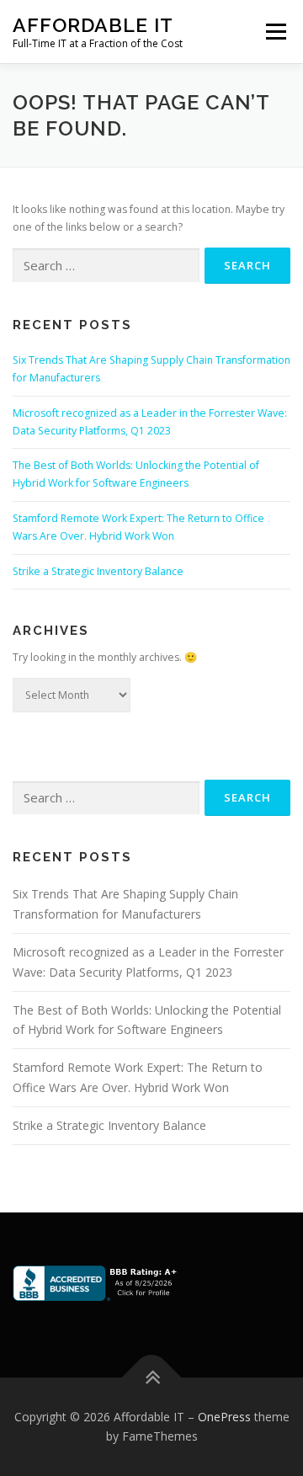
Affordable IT (93, 24)
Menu (275, 31)
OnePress (224, 1417)
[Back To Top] (152, 1377)
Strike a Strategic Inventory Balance (98, 571)
